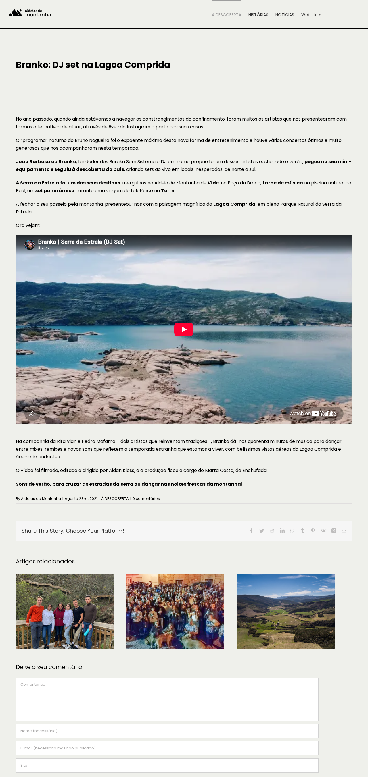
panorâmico (54, 190)
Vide (213, 183)
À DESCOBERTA (115, 498)
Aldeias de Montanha (41, 498)
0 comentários (146, 498)
